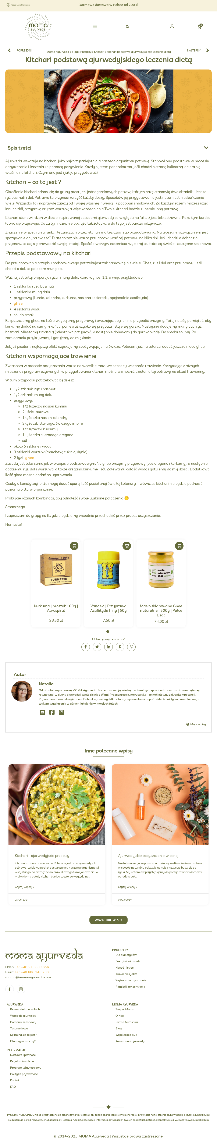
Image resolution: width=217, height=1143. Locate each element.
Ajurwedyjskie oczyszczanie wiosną (148, 855)
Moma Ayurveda (57, 51)
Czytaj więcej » (24, 887)
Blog (75, 51)
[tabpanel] (56, 583)
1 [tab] (107, 631)
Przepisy (86, 51)
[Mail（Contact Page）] (42, 712)
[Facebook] (52, 712)
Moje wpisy (198, 724)
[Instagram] (61, 712)
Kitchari (99, 51)
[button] (95, 27)
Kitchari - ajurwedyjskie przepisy (42, 855)
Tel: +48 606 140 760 (32, 972)
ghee (18, 303)
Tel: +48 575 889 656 (32, 967)
